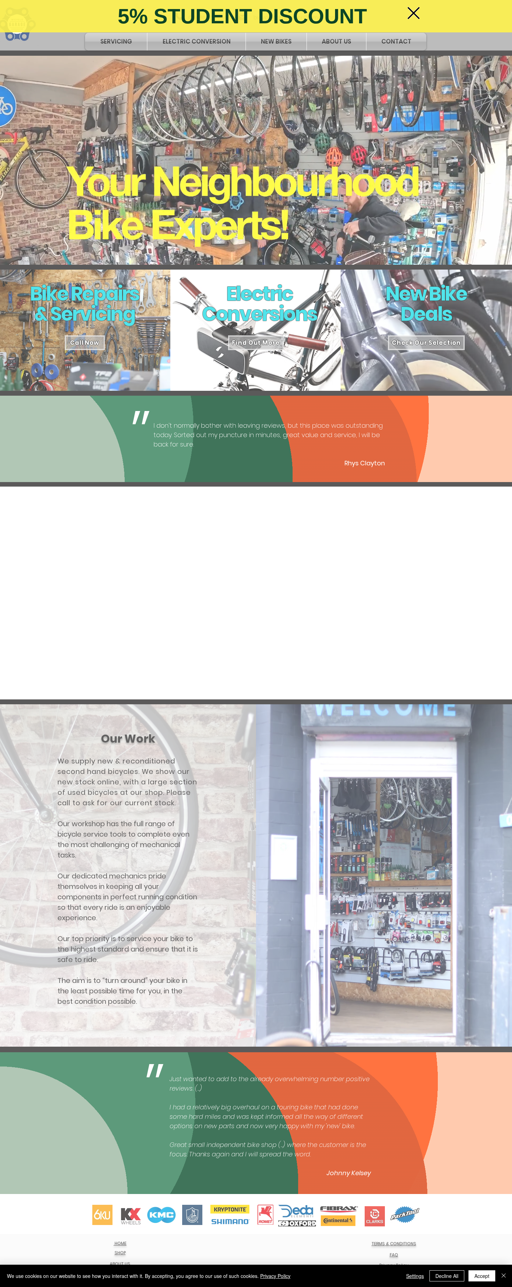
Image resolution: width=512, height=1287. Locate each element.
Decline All (446, 1275)
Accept (481, 1275)
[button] (414, 13)
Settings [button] (415, 1275)
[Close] (503, 1275)
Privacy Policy (275, 1275)
